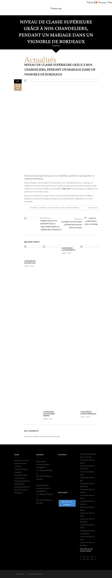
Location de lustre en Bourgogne (87, 520)
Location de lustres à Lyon (87, 473)
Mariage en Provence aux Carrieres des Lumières (22, 463)
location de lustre (54, 207)
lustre (63, 207)
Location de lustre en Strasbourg (87, 485)
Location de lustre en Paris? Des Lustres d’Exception (22, 490)
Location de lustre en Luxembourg (87, 532)
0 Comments (93, 207)
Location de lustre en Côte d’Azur (87, 467)
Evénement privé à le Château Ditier (22, 482)
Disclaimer (20, 574)
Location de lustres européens (21, 470)
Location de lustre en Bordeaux (87, 502)
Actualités (40, 59)
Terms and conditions (35, 574)
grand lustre (43, 207)
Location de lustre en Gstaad (87, 526)
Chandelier (34, 207)
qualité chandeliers (72, 207)
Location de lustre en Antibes (87, 491)
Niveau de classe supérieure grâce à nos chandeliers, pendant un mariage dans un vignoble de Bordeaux (59, 70)
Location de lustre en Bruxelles (87, 544)
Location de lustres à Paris (87, 514)
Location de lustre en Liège (87, 538)
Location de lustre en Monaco (87, 508)
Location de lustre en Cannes (87, 496)
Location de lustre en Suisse (87, 461)
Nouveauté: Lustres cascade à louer (21, 476)
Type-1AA (66, 188)
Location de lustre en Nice (87, 479)
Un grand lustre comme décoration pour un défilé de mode (71, 225)
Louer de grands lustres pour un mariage (88, 455)
